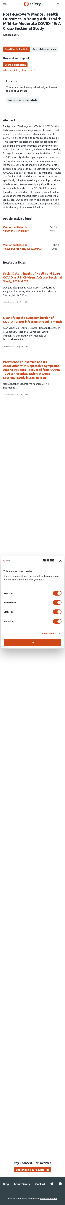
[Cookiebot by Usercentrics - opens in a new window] (41, 561)
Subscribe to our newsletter (32, 1169)
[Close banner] (60, 561)
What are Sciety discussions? (19, 70)
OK (32, 642)
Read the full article (16, 49)
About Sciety (22, 1184)
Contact (40, 1184)
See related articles (44, 49)
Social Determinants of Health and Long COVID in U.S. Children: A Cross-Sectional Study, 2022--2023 (32, 277)
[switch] (57, 602)
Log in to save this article (22, 100)
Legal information (48, 1198)
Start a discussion (15, 64)
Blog (6, 1184)
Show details (49, 633)
